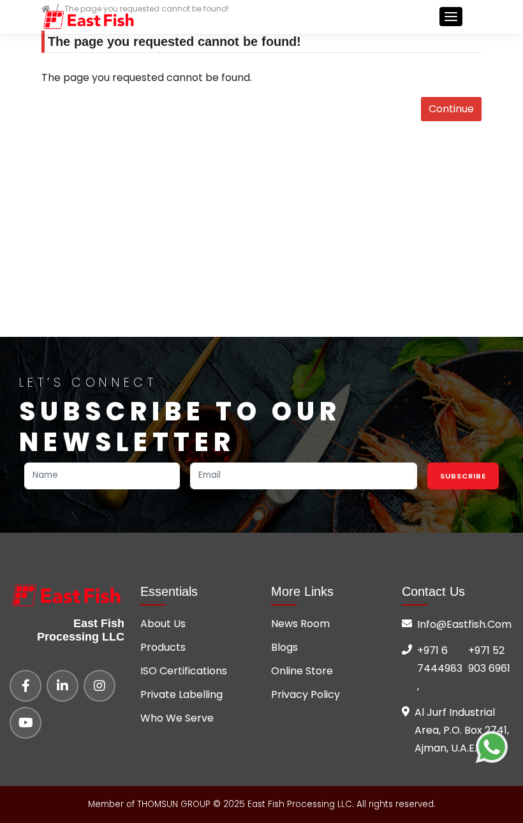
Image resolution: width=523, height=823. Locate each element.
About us (163, 623)
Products (163, 647)
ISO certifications (183, 671)
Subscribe (463, 476)
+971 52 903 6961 (489, 659)
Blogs (284, 647)
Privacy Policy (305, 694)
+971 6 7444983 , (439, 668)
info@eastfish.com (464, 624)
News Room (300, 623)
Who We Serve (177, 718)
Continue (451, 108)
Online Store (302, 671)
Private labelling (181, 694)
